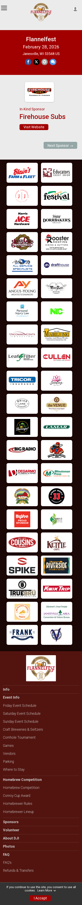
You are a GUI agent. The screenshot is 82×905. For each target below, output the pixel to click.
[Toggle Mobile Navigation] (4, 8)
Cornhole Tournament (19, 737)
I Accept (40, 898)
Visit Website (33, 127)
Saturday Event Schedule (22, 714)
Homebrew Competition (21, 788)
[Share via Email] (44, 62)
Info (6, 689)
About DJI (11, 838)
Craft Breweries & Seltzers (23, 729)
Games (8, 746)
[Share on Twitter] (36, 62)
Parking (8, 762)
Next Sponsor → (60, 146)
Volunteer (11, 830)
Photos (9, 846)
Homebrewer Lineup (18, 812)
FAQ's (7, 863)
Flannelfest (41, 39)
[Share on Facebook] (28, 62)
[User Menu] (75, 8)
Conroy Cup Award (16, 796)
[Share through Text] (53, 62)
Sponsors (11, 822)
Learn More (44, 890)
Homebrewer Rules (17, 804)
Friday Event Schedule (19, 706)
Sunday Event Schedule (20, 722)
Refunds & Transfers (18, 871)
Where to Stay (13, 770)
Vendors (9, 754)
